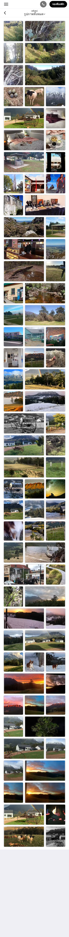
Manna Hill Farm (21, 4)
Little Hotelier (29, 913)
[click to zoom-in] (13, 30)
